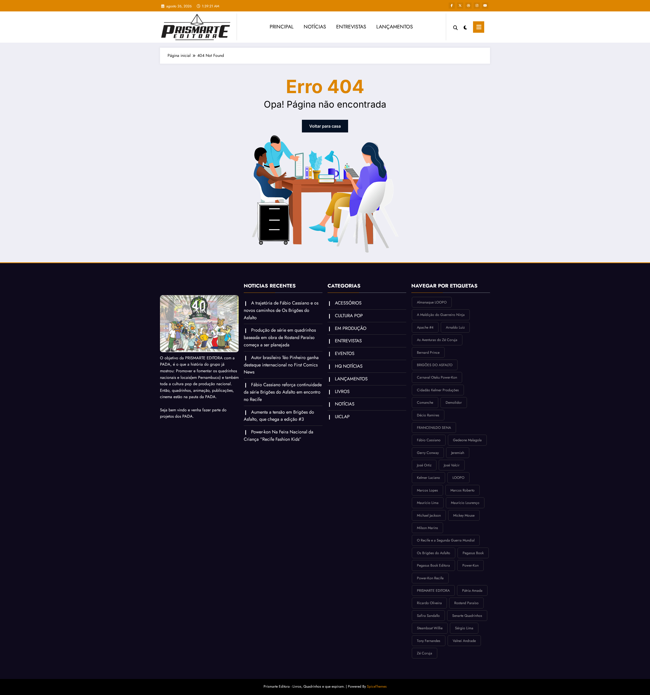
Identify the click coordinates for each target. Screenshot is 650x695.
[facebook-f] (452, 6)
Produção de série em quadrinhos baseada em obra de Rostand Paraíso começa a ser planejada (280, 337)
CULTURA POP (349, 315)
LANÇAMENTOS (394, 26)
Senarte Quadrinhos (467, 615)
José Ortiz (424, 465)
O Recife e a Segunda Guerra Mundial (446, 540)
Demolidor (454, 402)
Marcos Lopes (427, 490)
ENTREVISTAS (351, 26)
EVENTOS (344, 353)
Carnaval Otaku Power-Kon (437, 377)
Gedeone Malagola (467, 440)
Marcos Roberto (462, 490)
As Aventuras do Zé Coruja (437, 339)
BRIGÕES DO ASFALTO (434, 364)
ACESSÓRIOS (348, 303)
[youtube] (485, 6)
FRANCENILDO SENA (434, 427)
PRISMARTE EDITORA (433, 590)
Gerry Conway (428, 452)
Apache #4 (425, 327)
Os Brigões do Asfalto (433, 552)
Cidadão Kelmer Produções (438, 390)
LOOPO (458, 477)
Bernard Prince (428, 352)
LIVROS (342, 391)
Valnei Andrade (464, 640)
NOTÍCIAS (315, 26)
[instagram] (477, 6)
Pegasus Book (473, 552)
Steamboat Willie (430, 628)
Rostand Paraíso (466, 602)
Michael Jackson (429, 515)
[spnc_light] (465, 27)
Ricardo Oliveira (429, 602)
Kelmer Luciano (428, 477)
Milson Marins (427, 527)
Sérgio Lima (464, 628)
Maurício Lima (427, 502)
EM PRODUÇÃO (350, 328)
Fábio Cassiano (429, 440)
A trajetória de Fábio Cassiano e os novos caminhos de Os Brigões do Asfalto (281, 310)
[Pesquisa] (455, 27)
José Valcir (452, 465)
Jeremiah (457, 452)
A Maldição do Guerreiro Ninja (441, 314)
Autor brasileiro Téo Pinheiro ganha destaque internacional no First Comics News (281, 365)
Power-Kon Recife (430, 578)
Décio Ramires (428, 415)
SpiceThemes (377, 686)
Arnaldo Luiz (455, 327)
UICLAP (342, 416)
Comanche (425, 402)
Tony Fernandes (428, 640)
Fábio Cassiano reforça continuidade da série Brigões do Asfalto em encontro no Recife (283, 392)
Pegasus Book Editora (433, 565)
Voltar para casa (325, 126)
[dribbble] (468, 6)
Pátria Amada (472, 590)
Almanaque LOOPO (432, 302)
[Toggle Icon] (478, 27)
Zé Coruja (424, 653)
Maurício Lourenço (465, 502)
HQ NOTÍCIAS (349, 366)
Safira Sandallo (428, 615)
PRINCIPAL (282, 26)
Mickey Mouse (464, 515)
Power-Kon (470, 565)
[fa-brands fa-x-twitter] (460, 6)
